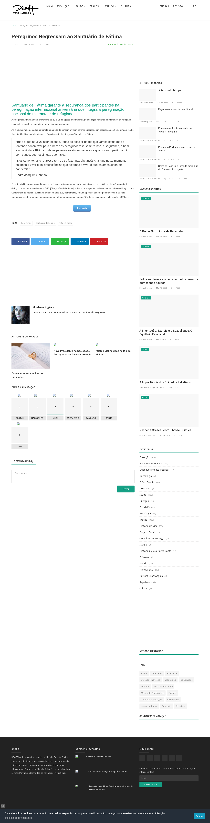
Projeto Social (147, 532)
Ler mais (82, 208)
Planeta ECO (146, 569)
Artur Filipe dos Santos (149, 140)
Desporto (144, 488)
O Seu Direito (147, 482)
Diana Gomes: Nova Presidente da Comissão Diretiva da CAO (111, 788)
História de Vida (148, 525)
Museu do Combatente (152, 693)
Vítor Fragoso (145, 121)
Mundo (110, 6)
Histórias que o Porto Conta (155, 550)
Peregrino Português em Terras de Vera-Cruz (176, 149)
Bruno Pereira (145, 236)
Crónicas (144, 557)
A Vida (144, 673)
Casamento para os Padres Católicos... (27, 375)
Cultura (125, 6)
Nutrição (145, 198)
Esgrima (172, 693)
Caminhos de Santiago (151, 538)
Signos (143, 544)
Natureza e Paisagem (152, 699)
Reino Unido (173, 699)
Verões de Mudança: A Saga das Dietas (107, 771)
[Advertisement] (73, 73)
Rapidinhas (145, 582)
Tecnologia (145, 475)
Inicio (49, 6)
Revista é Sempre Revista (98, 756)
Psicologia (145, 513)
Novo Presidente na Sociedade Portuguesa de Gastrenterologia (72, 352)
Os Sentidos (186, 679)
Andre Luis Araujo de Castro (152, 387)
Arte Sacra (172, 673)
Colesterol (157, 673)
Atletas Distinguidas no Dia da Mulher (113, 352)
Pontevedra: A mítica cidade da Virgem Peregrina (175, 130)
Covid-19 (144, 507)
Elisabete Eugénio (43, 307)
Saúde (80, 6)
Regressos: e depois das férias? (175, 109)
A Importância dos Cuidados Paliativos (165, 382)
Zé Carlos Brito (146, 102)
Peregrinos (26, 223)
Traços (94, 6)
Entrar (164, 6)
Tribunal (145, 686)
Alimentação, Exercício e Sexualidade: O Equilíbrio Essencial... (165, 332)
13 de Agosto (65, 223)
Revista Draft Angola (151, 575)
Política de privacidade (18, 817)
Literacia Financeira (150, 679)
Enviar (126, 488)
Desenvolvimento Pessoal (154, 469)
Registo (178, 6)
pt (195, 6)
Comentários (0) (23, 461)
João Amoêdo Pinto (163, 686)
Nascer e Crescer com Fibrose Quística (165, 430)
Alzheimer (181, 706)
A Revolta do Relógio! (169, 90)
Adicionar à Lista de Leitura (120, 44)
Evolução (63, 6)
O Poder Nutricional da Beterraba (161, 231)
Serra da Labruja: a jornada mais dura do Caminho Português (178, 168)
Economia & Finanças (151, 463)
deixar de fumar (149, 706)
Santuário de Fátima (45, 223)
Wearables (170, 679)
